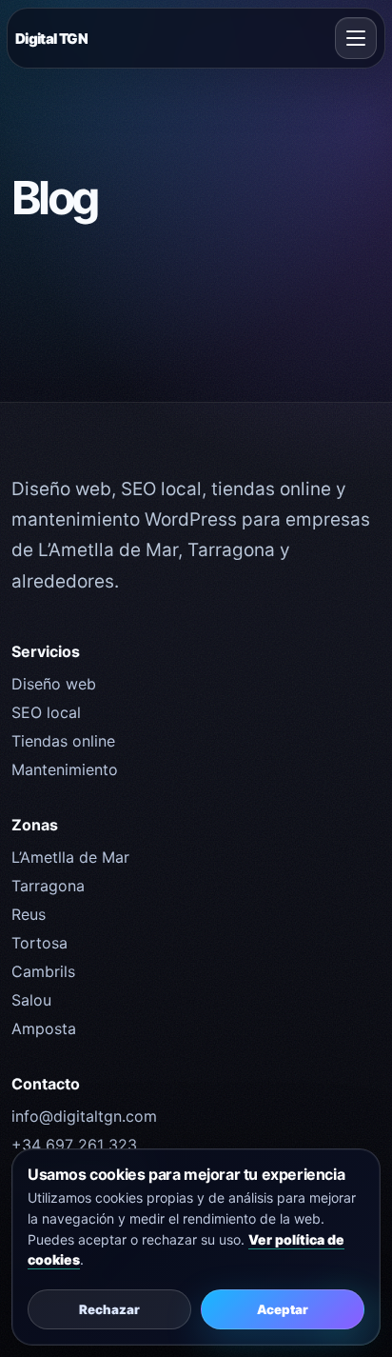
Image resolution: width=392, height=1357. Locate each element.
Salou (31, 999)
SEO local (46, 712)
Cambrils (43, 971)
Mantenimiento (64, 769)
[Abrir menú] (356, 38)
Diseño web (53, 683)
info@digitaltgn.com (84, 1116)
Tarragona (48, 885)
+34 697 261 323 (74, 1144)
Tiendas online (63, 740)
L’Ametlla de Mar (70, 857)
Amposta (43, 1028)
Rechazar (109, 1309)
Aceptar (282, 1309)
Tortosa (39, 942)
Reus (28, 914)
